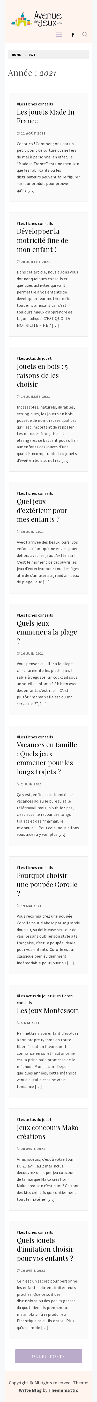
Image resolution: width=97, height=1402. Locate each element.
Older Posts (48, 1356)
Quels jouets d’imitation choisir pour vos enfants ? (45, 1249)
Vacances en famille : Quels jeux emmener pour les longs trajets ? (47, 758)
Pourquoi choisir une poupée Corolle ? (47, 884)
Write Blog (30, 1390)
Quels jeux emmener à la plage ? (47, 631)
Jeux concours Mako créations (48, 1132)
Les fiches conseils (36, 103)
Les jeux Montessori (48, 1010)
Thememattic (63, 1390)
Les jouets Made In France (46, 116)
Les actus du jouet (35, 358)
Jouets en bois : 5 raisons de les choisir (42, 375)
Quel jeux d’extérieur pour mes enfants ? (42, 510)
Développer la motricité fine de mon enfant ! (42, 239)
